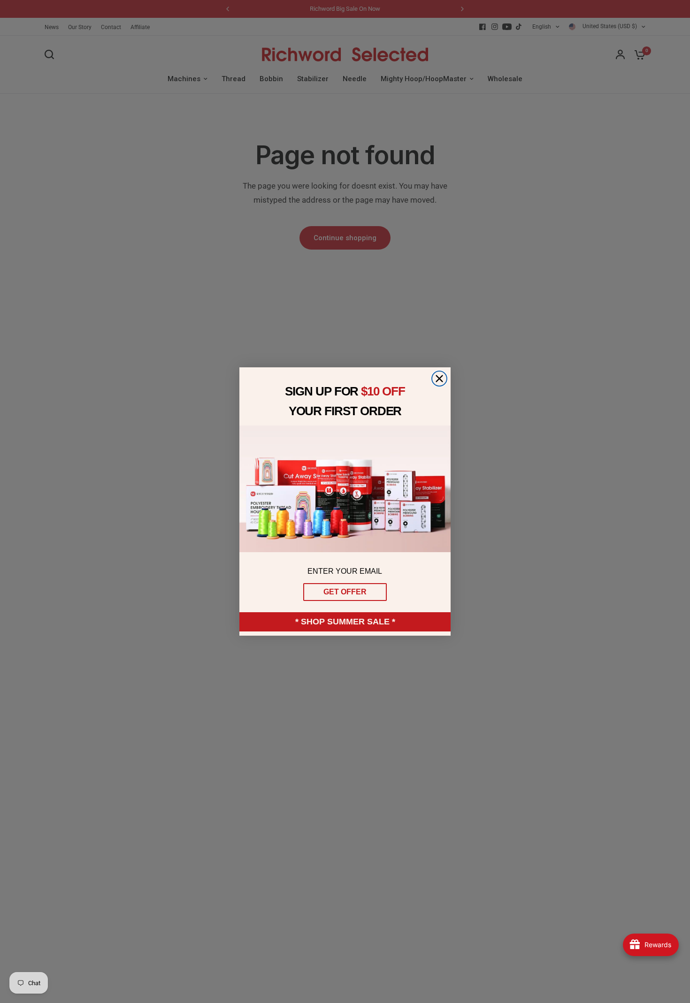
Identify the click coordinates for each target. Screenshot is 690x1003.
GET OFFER (345, 592)
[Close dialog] (439, 378)
